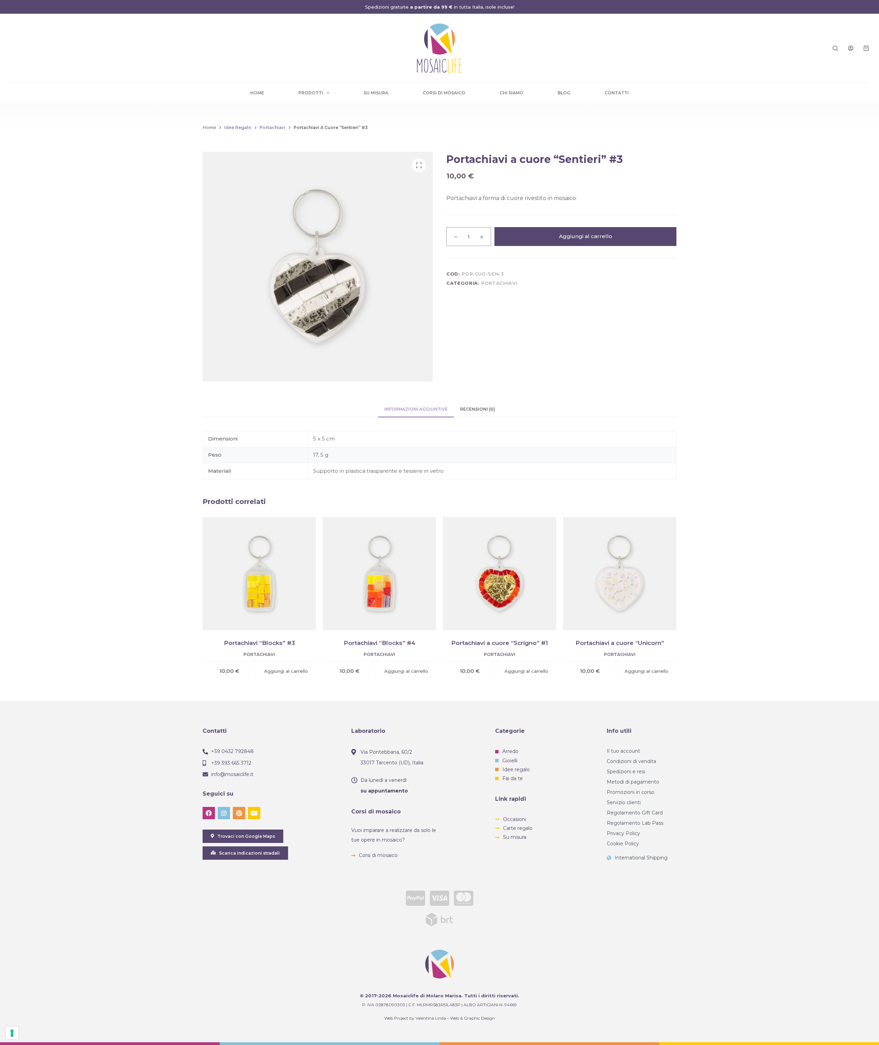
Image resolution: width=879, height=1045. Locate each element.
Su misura (376, 92)
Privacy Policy (623, 833)
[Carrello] (866, 48)
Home (257, 92)
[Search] (835, 48)
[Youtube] (254, 813)
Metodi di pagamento (633, 782)
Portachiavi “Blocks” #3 (259, 642)
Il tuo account (623, 751)
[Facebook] (209, 813)
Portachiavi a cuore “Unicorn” (619, 642)
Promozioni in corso (630, 792)
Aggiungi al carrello (585, 236)
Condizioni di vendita (631, 761)
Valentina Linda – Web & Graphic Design (455, 1018)
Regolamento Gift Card (635, 813)
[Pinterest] (239, 813)
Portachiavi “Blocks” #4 (379, 642)
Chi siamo (511, 92)
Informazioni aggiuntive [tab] (416, 409)
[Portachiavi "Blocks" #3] (259, 573)
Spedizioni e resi (626, 771)
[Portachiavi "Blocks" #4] (379, 573)
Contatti (617, 92)
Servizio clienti (624, 802)
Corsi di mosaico (444, 92)
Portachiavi (499, 283)
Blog (564, 92)
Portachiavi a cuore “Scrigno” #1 (499, 642)
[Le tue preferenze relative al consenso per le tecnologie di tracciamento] (12, 1033)
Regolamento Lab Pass (635, 823)
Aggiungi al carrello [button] (286, 671)
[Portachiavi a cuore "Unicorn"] (619, 573)
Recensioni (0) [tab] (477, 409)
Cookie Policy (623, 844)
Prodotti (310, 92)
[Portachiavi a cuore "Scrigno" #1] (499, 573)
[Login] (850, 48)
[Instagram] (224, 813)
